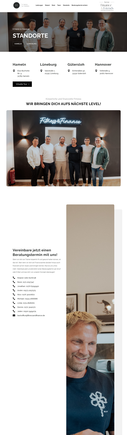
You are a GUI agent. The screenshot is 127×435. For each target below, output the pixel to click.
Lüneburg (32, 44)
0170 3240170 (30, 307)
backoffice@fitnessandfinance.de (31, 315)
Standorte (66, 5)
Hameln (18, 44)
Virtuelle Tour (21, 84)
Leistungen (39, 5)
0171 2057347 (28, 282)
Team (59, 5)
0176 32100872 (28, 295)
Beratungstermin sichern (80, 5)
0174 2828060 (29, 303)
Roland (47, 5)
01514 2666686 (31, 299)
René (53, 5)
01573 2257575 (29, 290)
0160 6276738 (30, 278)
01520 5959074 (29, 311)
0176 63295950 (32, 286)
